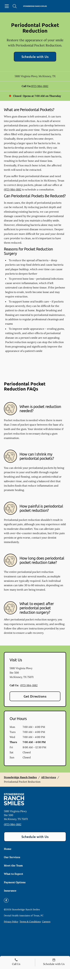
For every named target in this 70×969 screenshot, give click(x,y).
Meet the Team (13, 865)
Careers (46, 921)
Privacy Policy (11, 921)
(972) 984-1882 (39, 86)
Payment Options (15, 882)
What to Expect (13, 873)
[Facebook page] (6, 900)
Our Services (12, 857)
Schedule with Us (35, 56)
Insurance (10, 890)
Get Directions (35, 696)
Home (7, 848)
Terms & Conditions (30, 921)
